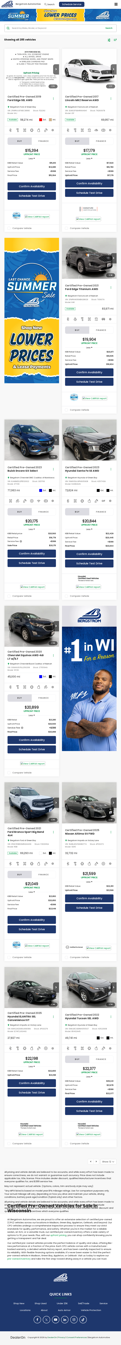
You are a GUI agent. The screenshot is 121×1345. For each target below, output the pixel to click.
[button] (56, 69)
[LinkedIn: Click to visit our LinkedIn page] (64, 1319)
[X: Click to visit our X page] (46, 1319)
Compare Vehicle (22, 228)
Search (109, 28)
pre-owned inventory (19, 1258)
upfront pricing (58, 1235)
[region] (32, 170)
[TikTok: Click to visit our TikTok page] (83, 1319)
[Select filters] (109, 40)
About (44, 1310)
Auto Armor (64, 1310)
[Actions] (53, 98)
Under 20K (62, 1303)
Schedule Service (71, 4)
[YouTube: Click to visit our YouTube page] (55, 1319)
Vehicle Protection (91, 1310)
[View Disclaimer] (53, 130)
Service (104, 1303)
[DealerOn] (18, 1337)
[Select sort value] (114, 39)
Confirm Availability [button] (32, 186)
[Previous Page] (91, 1161)
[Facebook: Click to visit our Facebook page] (37, 1319)
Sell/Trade (83, 1303)
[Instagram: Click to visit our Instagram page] (74, 1319)
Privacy (61, 1337)
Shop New (18, 1303)
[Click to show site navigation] (116, 4)
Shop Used (40, 1303)
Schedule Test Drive (32, 196)
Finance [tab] (44, 141)
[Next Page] (96, 1161)
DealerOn (52, 1337)
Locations (25, 1310)
